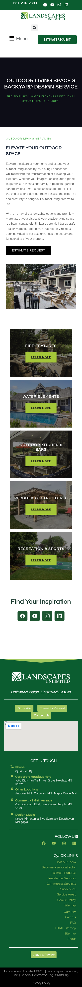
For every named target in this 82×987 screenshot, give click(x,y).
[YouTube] (35, 616)
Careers (70, 917)
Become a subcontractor (59, 867)
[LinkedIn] (59, 616)
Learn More (41, 357)
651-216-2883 (25, 3)
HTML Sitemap (65, 928)
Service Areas (66, 894)
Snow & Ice (68, 889)
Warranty (69, 912)
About (71, 939)
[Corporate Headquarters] (12, 776)
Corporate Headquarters (33, 776)
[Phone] (12, 766)
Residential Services (62, 878)
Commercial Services (61, 884)
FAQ (73, 923)
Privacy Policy (41, 983)
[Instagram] (47, 616)
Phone (19, 767)
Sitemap (70, 905)
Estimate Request (28, 250)
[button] (18, 38)
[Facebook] (22, 616)
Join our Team (66, 862)
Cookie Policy (66, 900)
